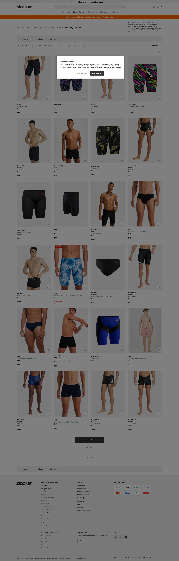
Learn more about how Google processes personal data (105, 67)
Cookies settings (82, 73)
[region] (90, 67)
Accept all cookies (97, 73)
